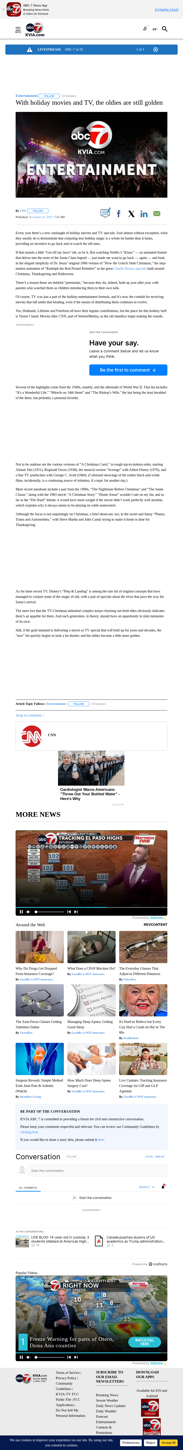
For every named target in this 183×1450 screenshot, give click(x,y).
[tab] (28, 1187)
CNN (23, 210)
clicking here (29, 1132)
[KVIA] (40, 29)
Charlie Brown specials (130, 268)
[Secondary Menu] (21, 29)
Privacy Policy (66, 1378)
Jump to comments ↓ (30, 715)
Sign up (159, 1156)
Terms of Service (68, 1373)
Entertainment (56, 704)
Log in (149, 1156)
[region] (91, 1210)
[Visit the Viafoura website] (157, 1264)
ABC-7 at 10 (73, 49)
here (101, 1140)
